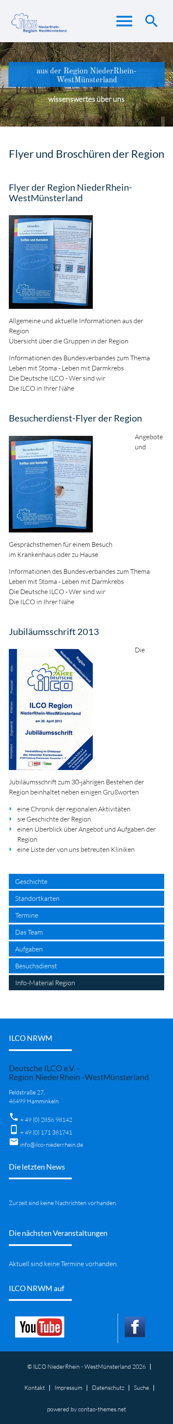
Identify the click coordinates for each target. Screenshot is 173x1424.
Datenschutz (108, 1387)
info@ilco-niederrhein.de (51, 1144)
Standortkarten (37, 898)
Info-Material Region (45, 982)
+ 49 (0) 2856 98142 (46, 1119)
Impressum (68, 1387)
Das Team (29, 932)
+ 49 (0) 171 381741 (46, 1132)
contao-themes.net (102, 1409)
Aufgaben (29, 949)
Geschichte (31, 881)
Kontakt (34, 1387)
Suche (141, 1387)
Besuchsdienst (36, 966)
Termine (26, 915)
